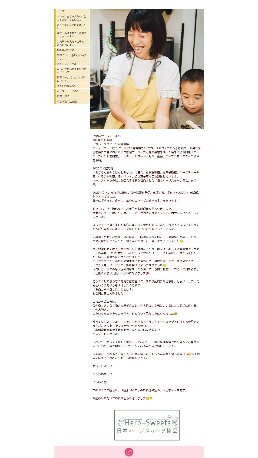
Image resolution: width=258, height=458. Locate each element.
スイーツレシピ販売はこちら (72, 26)
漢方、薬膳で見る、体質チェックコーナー (72, 35)
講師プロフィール (67, 63)
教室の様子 (63, 96)
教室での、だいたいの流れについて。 (72, 79)
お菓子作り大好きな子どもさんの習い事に (72, 43)
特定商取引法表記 (67, 101)
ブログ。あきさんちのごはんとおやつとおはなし (72, 18)
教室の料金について (68, 85)
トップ (60, 11)
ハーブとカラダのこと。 (70, 91)
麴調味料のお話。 (67, 50)
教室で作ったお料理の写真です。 (72, 57)
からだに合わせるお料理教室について (72, 70)
